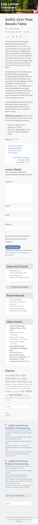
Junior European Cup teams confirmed (16, 470)
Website (8, 224)
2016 (18, 375)
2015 (12, 375)
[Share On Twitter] (20, 36)
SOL (22, 391)
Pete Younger (14, 29)
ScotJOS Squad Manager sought (15, 441)
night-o (19, 388)
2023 (13, 381)
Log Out (7, 415)
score (12, 391)
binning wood (8, 384)
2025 (25, 381)
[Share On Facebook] (17, 36)
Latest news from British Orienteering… (17, 462)
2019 (13, 378)
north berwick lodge (25, 388)
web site (10, 400)
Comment (9, 181)
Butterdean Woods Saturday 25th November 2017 (22, 159)
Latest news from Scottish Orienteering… (18, 427)
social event (17, 391)
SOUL (6, 395)
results (8, 391)
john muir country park (24, 386)
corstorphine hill (20, 384)
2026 (30, 382)
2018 (7, 378)
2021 (24, 378)
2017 (24, 375)
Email (7, 215)
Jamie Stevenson (14, 386)
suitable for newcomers (15, 397)
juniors (6, 388)
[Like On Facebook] (13, 36)
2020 (19, 378)
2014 (7, 375)
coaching (14, 384)
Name (7, 206)
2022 (7, 381)
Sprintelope (16, 394)
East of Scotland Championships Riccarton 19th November (14, 149)
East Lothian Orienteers (10, 5)
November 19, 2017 (14, 32)
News (28, 32)
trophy (22, 397)
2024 (19, 381)
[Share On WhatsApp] (24, 36)
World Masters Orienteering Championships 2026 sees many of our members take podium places (18, 481)
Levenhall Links (13, 388)
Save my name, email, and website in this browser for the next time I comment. (18, 239)
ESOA (26, 384)
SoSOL (16, 139)
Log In (7, 413)
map (15, 335)
